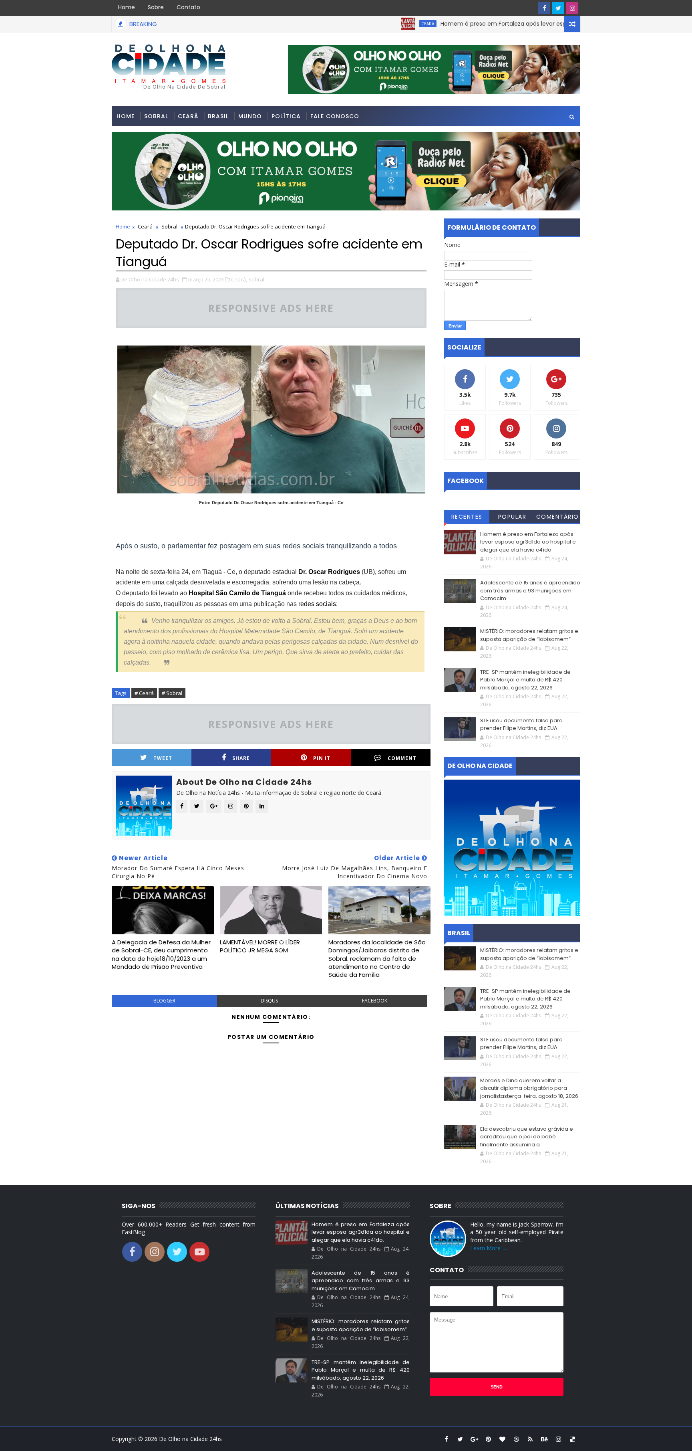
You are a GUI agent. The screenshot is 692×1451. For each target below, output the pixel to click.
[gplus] (474, 1439)
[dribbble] (516, 1439)
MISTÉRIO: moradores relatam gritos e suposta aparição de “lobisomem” (529, 635)
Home (126, 7)
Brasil (218, 116)
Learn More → (489, 1248)
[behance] (544, 1439)
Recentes (467, 517)
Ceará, (239, 279)
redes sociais (317, 603)
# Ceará (144, 693)
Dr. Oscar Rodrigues (329, 571)
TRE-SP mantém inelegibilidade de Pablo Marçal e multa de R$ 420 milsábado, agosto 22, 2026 (525, 679)
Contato (188, 7)
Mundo (250, 116)
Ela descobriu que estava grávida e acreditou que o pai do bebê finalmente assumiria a (526, 1136)
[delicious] (572, 1439)
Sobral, (257, 279)
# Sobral (172, 693)
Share (241, 758)
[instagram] (572, 8)
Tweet (162, 758)
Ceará (388, 23)
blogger (164, 1000)
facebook (374, 1000)
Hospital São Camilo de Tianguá (237, 593)
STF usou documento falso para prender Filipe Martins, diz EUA (521, 724)
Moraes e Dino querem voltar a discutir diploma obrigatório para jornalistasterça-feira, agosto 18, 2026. (529, 1088)
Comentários (557, 518)
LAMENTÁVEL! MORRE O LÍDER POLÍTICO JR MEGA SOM (260, 946)
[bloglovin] (502, 1439)
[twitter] (558, 8)
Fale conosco (334, 116)
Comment (402, 758)
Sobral (156, 116)
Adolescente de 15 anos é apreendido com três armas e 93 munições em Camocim (530, 590)
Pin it (321, 758)
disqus (269, 1000)
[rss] (530, 1439)
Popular (512, 517)
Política (286, 116)
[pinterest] (488, 1439)
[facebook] (544, 8)
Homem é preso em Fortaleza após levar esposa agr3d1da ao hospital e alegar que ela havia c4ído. (540, 24)
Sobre (156, 7)
